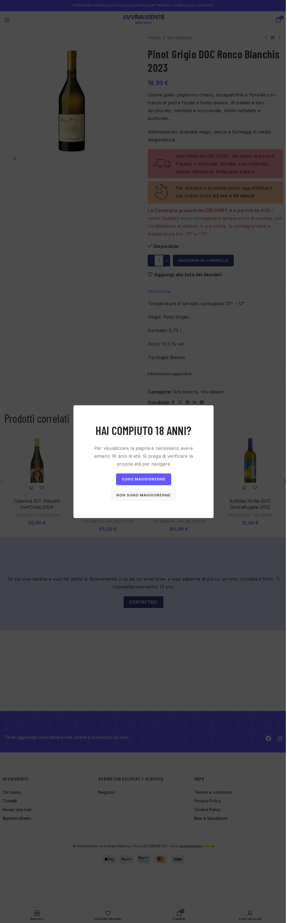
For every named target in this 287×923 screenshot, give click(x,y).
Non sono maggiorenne (143, 495)
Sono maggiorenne (144, 479)
